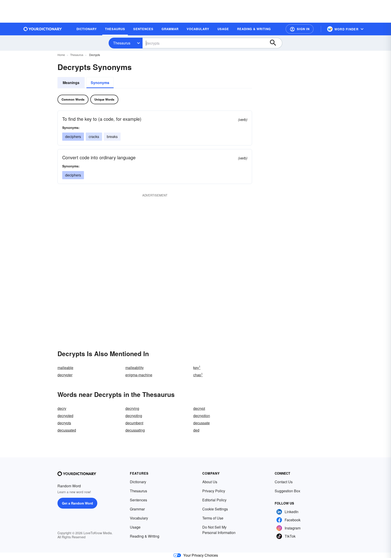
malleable (65, 367)
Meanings (71, 82)
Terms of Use (212, 518)
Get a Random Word (77, 503)
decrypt (199, 408)
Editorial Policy (214, 499)
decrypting (133, 415)
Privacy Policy (213, 490)
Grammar (137, 509)
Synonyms (100, 82)
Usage (135, 527)
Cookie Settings (215, 509)
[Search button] (275, 43)
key (196, 367)
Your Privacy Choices (200, 555)
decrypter (64, 374)
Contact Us (284, 481)
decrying (132, 408)
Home (61, 55)
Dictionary (138, 481)
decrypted (65, 415)
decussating (135, 430)
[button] (300, 29)
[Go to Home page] (43, 29)
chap (198, 374)
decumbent (134, 422)
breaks (112, 136)
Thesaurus (121, 43)
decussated (66, 430)
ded (196, 430)
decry (61, 408)
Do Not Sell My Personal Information (219, 529)
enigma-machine (138, 374)
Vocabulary (139, 518)
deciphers (73, 136)
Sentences (138, 499)
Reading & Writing (144, 536)
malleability (134, 367)
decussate (201, 422)
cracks (94, 136)
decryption (201, 415)
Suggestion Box (287, 490)
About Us (209, 481)
